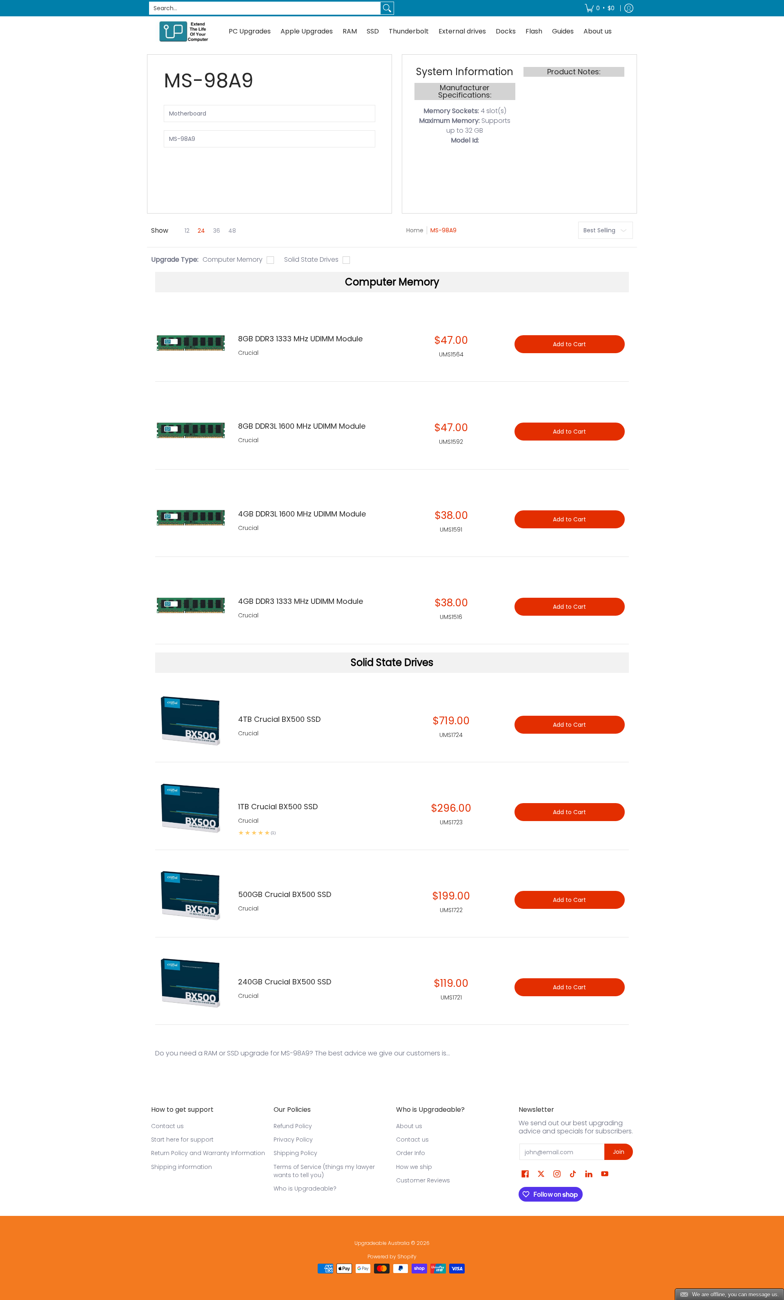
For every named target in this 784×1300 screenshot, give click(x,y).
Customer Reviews (423, 1180)
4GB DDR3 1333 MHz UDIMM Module (300, 601)
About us (409, 1126)
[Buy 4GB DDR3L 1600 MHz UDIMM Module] (190, 515)
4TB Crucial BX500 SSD (279, 719)
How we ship (414, 1167)
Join (618, 1152)
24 (201, 230)
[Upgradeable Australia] (183, 31)
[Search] (387, 8)
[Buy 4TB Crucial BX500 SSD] (190, 720)
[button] (525, 1174)
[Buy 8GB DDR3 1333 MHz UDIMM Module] (190, 340)
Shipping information (181, 1167)
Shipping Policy (295, 1153)
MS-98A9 (443, 230)
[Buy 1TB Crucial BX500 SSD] (190, 807)
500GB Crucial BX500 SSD (284, 894)
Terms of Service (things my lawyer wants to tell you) (324, 1171)
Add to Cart (569, 725)
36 (216, 230)
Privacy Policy (293, 1139)
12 (187, 230)
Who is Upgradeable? (305, 1188)
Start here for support (182, 1139)
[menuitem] (600, 8)
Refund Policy (293, 1126)
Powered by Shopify (392, 1256)
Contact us (167, 1126)
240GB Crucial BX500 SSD (284, 982)
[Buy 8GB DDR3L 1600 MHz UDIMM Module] (190, 427)
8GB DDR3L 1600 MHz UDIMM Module (301, 426)
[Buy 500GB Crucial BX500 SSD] (190, 895)
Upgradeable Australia (382, 1243)
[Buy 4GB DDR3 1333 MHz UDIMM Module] (190, 602)
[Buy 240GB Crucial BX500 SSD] (190, 983)
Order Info (410, 1153)
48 (232, 230)
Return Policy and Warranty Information (208, 1153)
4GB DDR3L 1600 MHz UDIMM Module (302, 514)
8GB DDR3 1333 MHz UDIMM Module (300, 339)
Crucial (248, 733)
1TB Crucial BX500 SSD (278, 806)
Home (414, 230)
